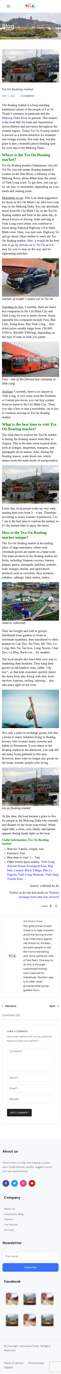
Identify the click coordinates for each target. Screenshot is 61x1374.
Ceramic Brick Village (27, 870)
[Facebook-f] (5, 1183)
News (11, 57)
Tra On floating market (45, 130)
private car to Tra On (32, 245)
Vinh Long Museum (31, 874)
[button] (51, 74)
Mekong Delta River (14, 118)
